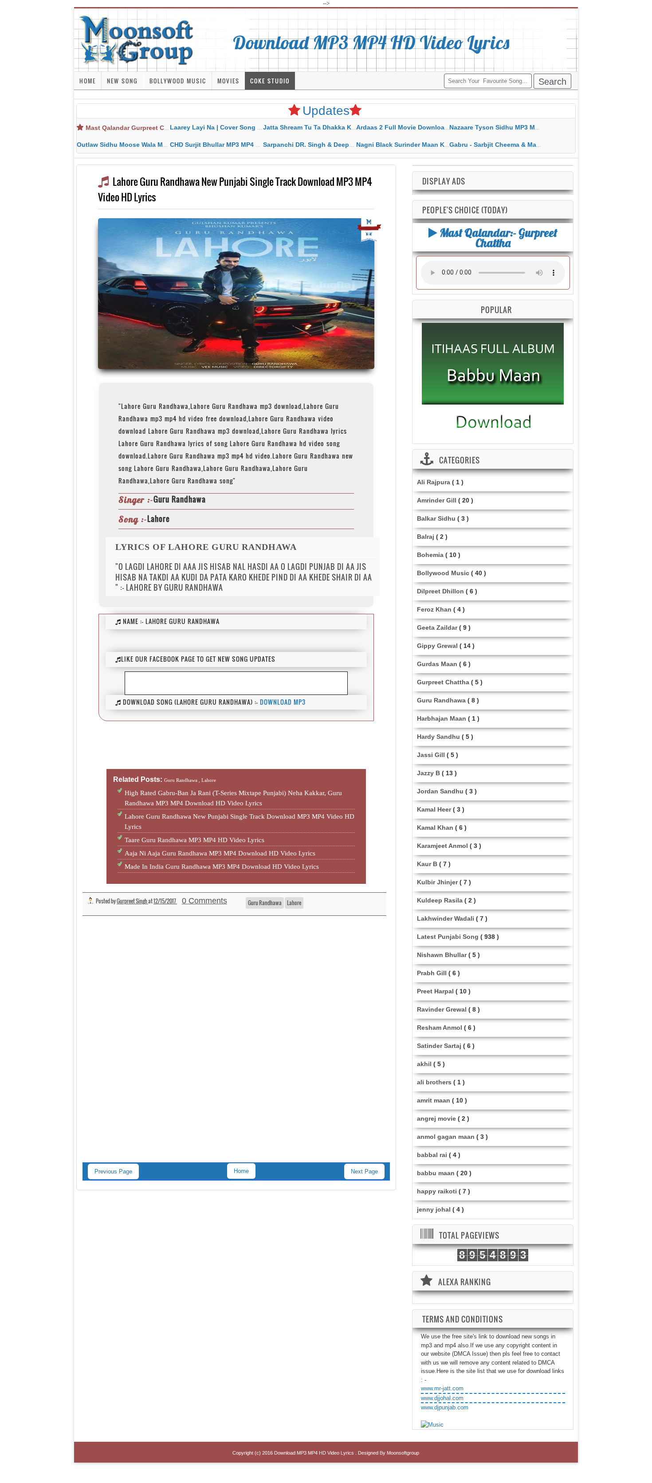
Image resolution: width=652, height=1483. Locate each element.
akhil (424, 1063)
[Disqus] (236, 1048)
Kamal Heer (434, 809)
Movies (228, 80)
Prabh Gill (432, 973)
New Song (122, 80)
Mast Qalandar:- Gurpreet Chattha (497, 237)
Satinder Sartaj (439, 1045)
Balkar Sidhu (436, 518)
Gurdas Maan (437, 663)
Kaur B (427, 863)
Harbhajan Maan (441, 718)
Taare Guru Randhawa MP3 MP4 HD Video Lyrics (194, 840)
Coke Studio (270, 80)
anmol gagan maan (446, 1136)
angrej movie (436, 1118)
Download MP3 (283, 701)
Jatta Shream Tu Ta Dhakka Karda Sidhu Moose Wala (342, 127)
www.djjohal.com (442, 1398)
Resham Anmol (439, 1027)
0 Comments (204, 900)
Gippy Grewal (437, 645)
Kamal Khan (435, 827)
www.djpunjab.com (444, 1407)
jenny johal (434, 1209)
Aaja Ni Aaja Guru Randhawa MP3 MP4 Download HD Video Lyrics (220, 853)
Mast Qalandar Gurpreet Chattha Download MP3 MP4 (165, 127)
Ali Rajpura (433, 482)
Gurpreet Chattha (443, 682)
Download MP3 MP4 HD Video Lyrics (371, 42)
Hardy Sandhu (438, 736)
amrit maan (433, 1100)
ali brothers (434, 1082)
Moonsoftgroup (403, 1453)
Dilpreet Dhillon (440, 591)
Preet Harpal (435, 991)
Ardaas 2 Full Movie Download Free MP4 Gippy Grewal (438, 127)
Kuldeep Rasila (440, 900)
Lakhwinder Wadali (445, 918)
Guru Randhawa (265, 902)
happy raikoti (437, 1191)
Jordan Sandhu (440, 791)
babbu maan (436, 1173)
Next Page (364, 1171)
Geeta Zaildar (437, 627)
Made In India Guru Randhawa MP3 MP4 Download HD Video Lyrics (222, 866)
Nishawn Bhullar (442, 954)
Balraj (425, 536)
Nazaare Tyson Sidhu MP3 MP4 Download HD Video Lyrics (537, 127)
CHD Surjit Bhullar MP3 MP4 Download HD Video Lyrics (253, 144)
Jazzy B (428, 773)
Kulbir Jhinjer (437, 882)
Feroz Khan (434, 609)
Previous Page (113, 1171)
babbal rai (432, 1154)
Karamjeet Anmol (442, 845)
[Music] (432, 1424)
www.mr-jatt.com (442, 1388)
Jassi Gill (431, 754)
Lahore (294, 902)
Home (87, 80)
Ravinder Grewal (442, 1009)
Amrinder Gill (436, 500)
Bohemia (430, 554)
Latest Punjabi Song (448, 936)
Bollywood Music (177, 80)
